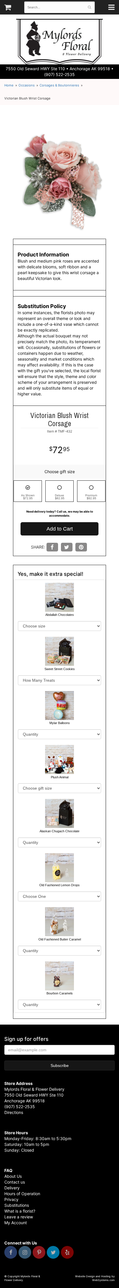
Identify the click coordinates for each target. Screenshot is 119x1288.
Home (9, 85)
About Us (13, 1176)
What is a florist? (19, 1211)
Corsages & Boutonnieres (59, 85)
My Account (15, 1222)
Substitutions (16, 1205)
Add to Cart (60, 529)
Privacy (11, 1199)
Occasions (26, 85)
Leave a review (18, 1216)
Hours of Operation (22, 1193)
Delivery (12, 1187)
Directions (13, 1112)
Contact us (14, 1182)
